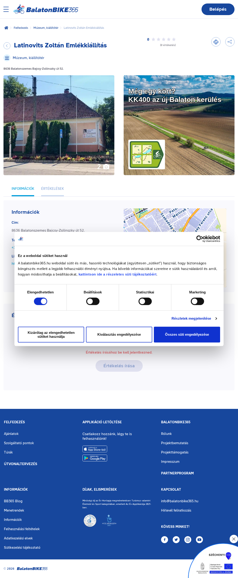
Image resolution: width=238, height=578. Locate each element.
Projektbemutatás (174, 443)
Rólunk (166, 434)
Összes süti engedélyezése (187, 334)
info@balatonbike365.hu (179, 501)
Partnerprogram (177, 473)
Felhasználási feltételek (22, 529)
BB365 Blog (13, 501)
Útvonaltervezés (20, 464)
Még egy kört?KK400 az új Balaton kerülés (174, 95)
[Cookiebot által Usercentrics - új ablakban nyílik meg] (199, 238)
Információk (16, 489)
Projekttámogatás (174, 452)
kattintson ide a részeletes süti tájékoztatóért (118, 274)
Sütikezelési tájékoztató (22, 547)
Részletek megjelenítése (191, 318)
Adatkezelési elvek (18, 538)
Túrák (8, 452)
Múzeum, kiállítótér (45, 28)
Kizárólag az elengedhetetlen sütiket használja (51, 334)
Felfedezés (21, 28)
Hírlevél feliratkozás (176, 510)
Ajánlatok (11, 434)
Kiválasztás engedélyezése (119, 334)
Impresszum (170, 462)
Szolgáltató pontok (19, 443)
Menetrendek (14, 510)
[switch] (92, 301)
